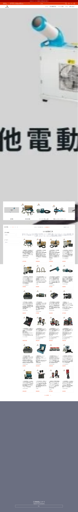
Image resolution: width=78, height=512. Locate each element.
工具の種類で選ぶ (40, 227)
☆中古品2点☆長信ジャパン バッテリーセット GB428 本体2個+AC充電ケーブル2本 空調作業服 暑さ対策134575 (41, 384)
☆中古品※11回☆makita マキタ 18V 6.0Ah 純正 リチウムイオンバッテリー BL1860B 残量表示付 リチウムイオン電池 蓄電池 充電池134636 (28, 359)
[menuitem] (70, 3)
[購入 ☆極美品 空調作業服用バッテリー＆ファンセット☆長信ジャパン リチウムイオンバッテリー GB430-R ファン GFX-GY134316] (54, 374)
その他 (37, 258)
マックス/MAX (25, 336)
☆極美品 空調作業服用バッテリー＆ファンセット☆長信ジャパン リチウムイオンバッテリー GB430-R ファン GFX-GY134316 (54, 385)
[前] (37, 222)
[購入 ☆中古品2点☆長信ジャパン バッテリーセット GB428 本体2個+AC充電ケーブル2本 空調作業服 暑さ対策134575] (41, 374)
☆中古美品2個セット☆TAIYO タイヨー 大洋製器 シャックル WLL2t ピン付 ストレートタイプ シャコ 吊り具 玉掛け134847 (41, 279)
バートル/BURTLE (65, 258)
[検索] (66, 3)
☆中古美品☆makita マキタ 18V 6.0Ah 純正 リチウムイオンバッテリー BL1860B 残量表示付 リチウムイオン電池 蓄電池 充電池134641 (54, 305)
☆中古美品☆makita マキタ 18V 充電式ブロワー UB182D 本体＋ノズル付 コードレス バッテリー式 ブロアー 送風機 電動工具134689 (54, 280)
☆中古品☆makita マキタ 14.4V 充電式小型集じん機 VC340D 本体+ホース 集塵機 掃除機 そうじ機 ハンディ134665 (67, 279)
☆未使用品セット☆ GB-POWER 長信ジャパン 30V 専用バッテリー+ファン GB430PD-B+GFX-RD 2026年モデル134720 (54, 332)
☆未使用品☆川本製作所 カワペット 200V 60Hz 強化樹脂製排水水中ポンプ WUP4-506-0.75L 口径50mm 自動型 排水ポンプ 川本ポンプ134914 (54, 254)
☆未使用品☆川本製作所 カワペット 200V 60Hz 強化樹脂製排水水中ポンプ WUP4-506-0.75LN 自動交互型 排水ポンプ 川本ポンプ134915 (41, 254)
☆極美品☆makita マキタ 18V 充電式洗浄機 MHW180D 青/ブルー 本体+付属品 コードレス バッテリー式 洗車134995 (28, 253)
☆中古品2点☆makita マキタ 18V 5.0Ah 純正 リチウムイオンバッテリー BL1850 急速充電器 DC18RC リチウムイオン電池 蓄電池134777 (41, 306)
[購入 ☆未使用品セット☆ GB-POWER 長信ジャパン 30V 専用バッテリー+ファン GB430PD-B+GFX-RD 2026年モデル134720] (54, 321)
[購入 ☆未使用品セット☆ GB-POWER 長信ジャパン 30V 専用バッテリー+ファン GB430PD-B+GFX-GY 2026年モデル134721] (41, 321)
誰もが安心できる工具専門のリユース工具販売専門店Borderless (41, 337)
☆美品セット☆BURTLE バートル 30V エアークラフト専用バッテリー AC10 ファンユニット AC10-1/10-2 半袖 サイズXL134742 (67, 305)
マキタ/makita (25, 257)
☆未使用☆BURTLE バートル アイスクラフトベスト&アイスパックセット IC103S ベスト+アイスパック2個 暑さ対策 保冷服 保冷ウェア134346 (67, 359)
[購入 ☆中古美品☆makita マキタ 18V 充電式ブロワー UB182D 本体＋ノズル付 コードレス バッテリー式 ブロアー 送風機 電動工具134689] (54, 269)
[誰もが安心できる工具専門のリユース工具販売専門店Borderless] (7, 6)
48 (17, 227)
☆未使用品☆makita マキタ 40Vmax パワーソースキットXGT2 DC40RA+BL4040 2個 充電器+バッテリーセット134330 (28, 384)
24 (12, 227)
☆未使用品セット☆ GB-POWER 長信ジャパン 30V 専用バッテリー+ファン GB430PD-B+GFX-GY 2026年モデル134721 (41, 332)
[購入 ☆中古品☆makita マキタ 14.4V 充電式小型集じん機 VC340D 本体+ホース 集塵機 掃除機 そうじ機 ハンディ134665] (67, 269)
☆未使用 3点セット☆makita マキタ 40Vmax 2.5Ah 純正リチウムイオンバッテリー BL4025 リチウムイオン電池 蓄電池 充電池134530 (54, 359)
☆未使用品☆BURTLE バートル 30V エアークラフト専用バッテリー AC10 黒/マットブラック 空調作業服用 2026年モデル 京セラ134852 (67, 254)
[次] (40, 222)
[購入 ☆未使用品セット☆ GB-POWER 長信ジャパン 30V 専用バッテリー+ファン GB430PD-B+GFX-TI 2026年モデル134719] (67, 321)
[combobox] (53, 3)
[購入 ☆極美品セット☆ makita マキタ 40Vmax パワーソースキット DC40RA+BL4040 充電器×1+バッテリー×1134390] (41, 349)
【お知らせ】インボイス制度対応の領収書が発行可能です (39, 1)
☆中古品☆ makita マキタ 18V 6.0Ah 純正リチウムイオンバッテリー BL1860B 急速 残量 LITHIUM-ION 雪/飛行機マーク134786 (28, 305)
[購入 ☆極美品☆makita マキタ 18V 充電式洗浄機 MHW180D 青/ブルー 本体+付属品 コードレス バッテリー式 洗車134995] (28, 243)
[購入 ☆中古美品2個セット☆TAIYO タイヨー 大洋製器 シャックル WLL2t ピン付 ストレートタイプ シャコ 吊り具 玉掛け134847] (41, 269)
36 (15, 227)
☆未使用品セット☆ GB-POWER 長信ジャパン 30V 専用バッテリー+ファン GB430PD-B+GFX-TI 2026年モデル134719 (67, 332)
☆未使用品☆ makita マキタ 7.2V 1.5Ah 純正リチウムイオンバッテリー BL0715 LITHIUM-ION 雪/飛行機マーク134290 (67, 384)
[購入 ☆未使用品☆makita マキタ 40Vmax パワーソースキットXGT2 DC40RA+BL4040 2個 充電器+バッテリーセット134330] (28, 374)
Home (35, 227)
